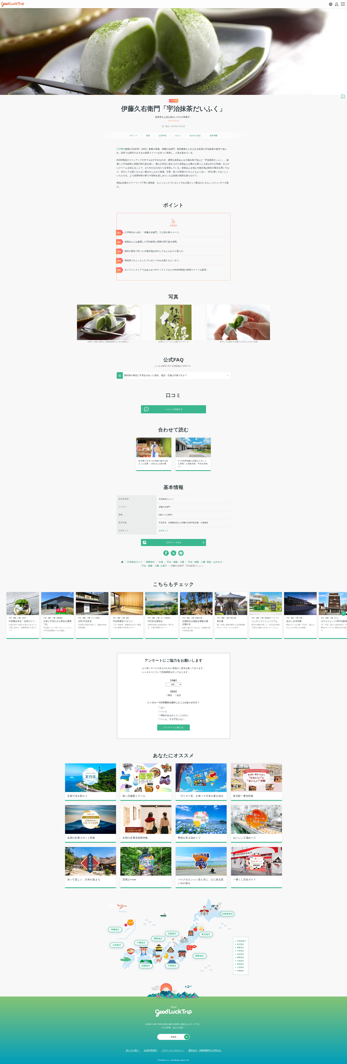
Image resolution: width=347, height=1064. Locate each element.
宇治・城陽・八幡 (175, 562)
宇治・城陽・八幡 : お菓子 (154, 566)
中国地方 (141, 942)
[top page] (122, 562)
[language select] (331, 4)
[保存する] (343, 96)
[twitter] (173, 553)
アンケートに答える (173, 727)
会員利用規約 (150, 1050)
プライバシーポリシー (173, 1050)
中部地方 (172, 966)
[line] (181, 553)
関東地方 (199, 956)
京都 (161, 562)
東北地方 (205, 934)
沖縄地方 (115, 929)
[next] (343, 613)
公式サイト (163, 530)
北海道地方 (227, 914)
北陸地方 (172, 933)
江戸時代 (121, 149)
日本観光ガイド (134, 562)
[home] (12, 4)
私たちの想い (132, 1050)
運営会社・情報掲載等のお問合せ (204, 1050)
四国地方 (146, 966)
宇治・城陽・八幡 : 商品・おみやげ (205, 562)
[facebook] (166, 553)
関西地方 (150, 562)
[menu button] (343, 4)
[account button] (336, 4)
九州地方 (116, 945)
